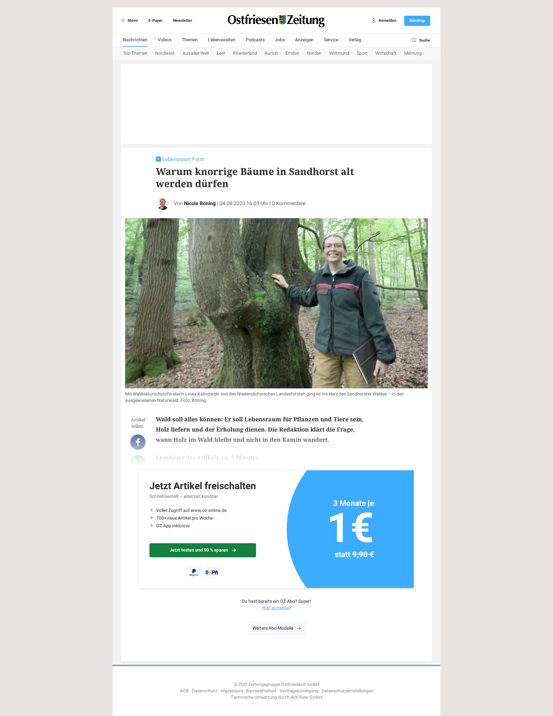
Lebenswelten (222, 39)
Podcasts (255, 39)
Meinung (413, 53)
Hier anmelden (276, 607)
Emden (292, 53)
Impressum (231, 691)
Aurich (271, 53)
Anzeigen (304, 39)
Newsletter (182, 20)
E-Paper (155, 20)
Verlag (355, 39)
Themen (190, 39)
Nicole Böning (200, 203)
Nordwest (165, 53)
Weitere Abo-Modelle (272, 628)
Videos (165, 39)
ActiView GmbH (306, 697)
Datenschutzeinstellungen (347, 691)
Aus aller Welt (195, 53)
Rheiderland (245, 53)
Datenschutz (204, 691)
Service (331, 39)
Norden (314, 53)
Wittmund (339, 53)
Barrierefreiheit (261, 691)
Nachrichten (135, 39)
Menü (132, 20)
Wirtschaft (386, 53)
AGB (184, 691)
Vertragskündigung (299, 691)
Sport (362, 53)
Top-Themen (135, 53)
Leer (221, 53)
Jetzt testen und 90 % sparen (199, 550)
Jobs (280, 39)
